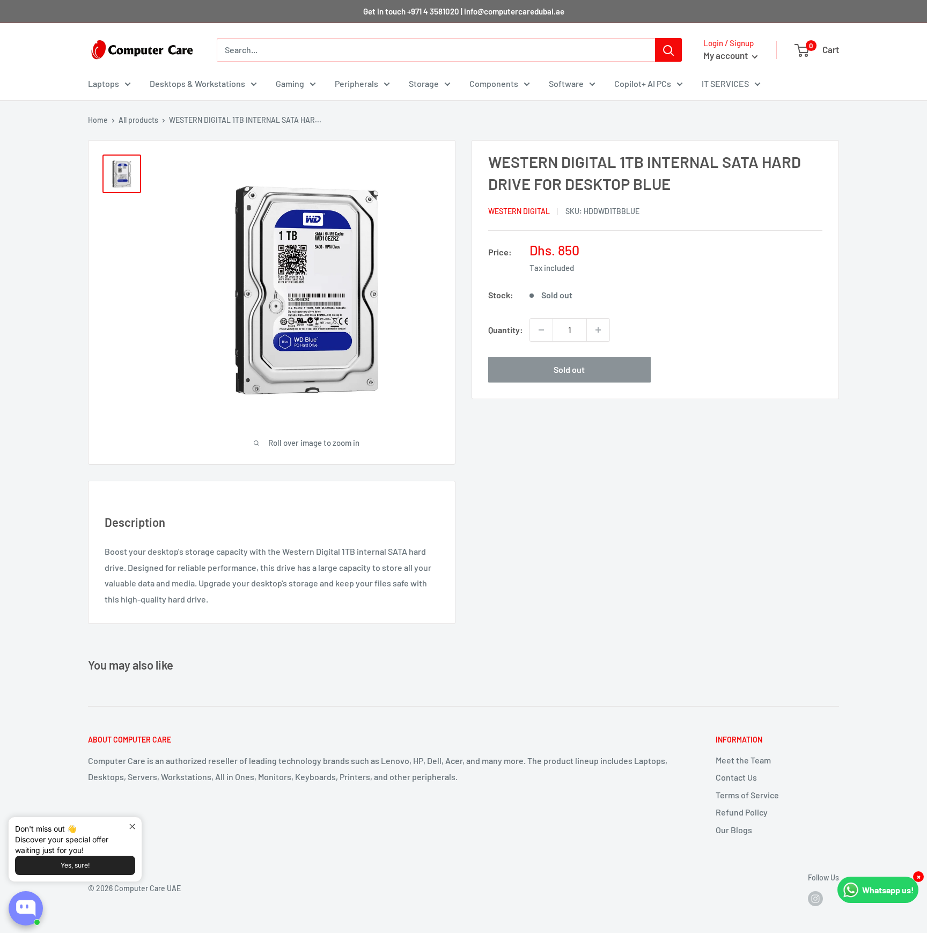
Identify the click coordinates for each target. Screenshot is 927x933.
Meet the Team (743, 760)
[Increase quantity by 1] (598, 330)
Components (493, 83)
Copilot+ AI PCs (642, 83)
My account (726, 55)
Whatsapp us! (888, 890)
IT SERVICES (725, 83)
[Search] (668, 50)
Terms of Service (747, 795)
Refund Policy (742, 812)
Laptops (103, 83)
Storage (424, 83)
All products (138, 119)
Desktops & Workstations (197, 83)
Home (98, 119)
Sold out (569, 369)
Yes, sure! (75, 865)
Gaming (290, 83)
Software (566, 83)
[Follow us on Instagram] (815, 898)
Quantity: (505, 330)
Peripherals (356, 83)
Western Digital (519, 211)
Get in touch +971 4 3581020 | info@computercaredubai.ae (463, 11)
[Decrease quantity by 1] (541, 330)
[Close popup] (132, 826)
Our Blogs (734, 830)
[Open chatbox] (26, 908)
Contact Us (736, 777)
